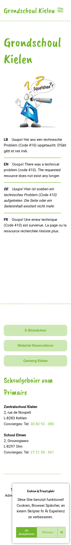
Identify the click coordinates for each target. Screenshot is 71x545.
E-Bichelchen (35, 330)
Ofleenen (47, 532)
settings (61, 532)
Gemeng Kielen (35, 361)
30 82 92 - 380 (42, 424)
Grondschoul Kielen (29, 10)
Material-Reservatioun (36, 345)
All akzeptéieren (27, 532)
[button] (60, 10)
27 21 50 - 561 (42, 452)
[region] (40, 513)
